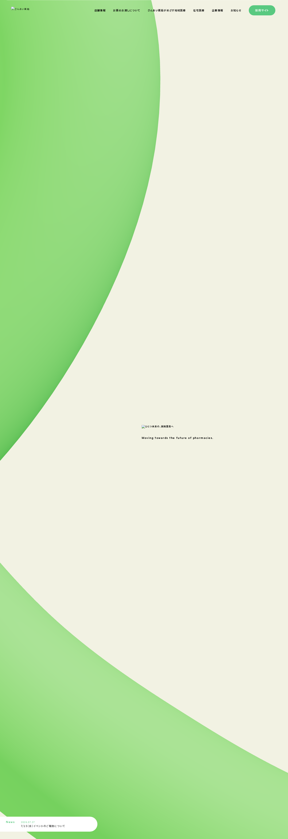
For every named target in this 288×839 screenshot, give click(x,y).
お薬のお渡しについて (126, 10)
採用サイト (262, 10)
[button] (91, 821)
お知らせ (236, 10)
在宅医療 (198, 10)
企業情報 (217, 10)
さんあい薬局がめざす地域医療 (167, 10)
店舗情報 (100, 10)
